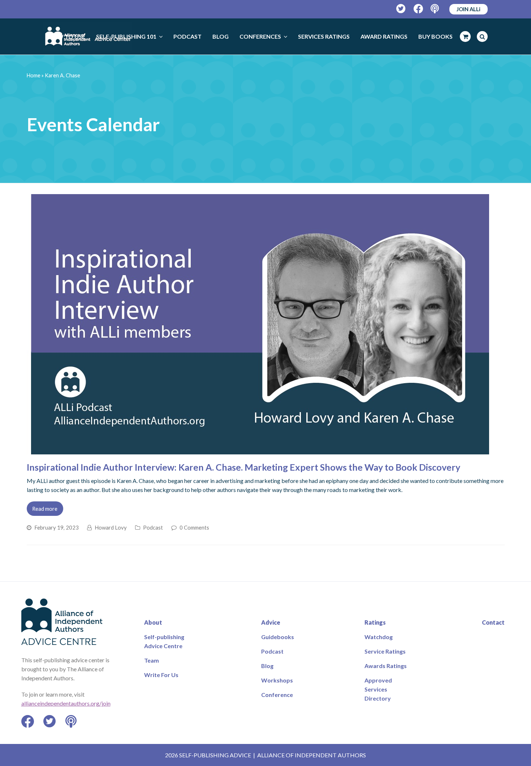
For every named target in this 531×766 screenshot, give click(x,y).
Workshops (277, 680)
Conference (277, 694)
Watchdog (378, 636)
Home (33, 75)
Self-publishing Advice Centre (164, 641)
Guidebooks (277, 636)
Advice (270, 622)
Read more (44, 508)
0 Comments (194, 527)
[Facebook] (418, 9)
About (153, 622)
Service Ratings (385, 651)
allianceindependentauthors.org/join (66, 703)
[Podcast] (435, 9)
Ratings (375, 622)
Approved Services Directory (378, 689)
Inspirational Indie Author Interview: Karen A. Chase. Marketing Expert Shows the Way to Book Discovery (243, 467)
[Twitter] (401, 9)
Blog (267, 665)
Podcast (153, 527)
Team (151, 660)
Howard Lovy (111, 527)
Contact (493, 622)
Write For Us (161, 674)
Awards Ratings (385, 665)
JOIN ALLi (468, 9)
